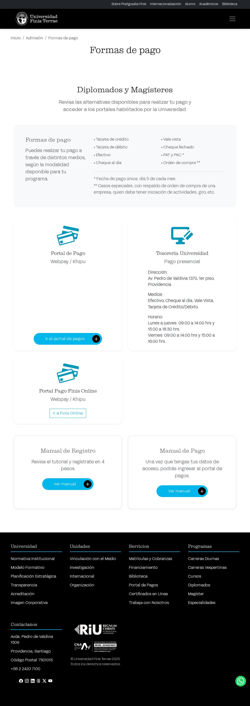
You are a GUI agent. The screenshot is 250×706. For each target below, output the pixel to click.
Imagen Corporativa (29, 602)
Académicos (208, 4)
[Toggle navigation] (232, 19)
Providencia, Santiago (31, 651)
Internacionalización (165, 4)
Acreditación (22, 594)
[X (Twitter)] (44, 681)
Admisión (34, 38)
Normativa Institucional (33, 558)
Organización (82, 585)
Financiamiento (143, 567)
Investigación (82, 567)
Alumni (190, 4)
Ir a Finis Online (68, 413)
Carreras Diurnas (203, 558)
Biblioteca (229, 4)
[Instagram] (27, 681)
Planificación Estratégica (33, 576)
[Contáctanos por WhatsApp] (240, 681)
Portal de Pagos (143, 585)
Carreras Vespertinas (207, 567)
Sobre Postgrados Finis (129, 4)
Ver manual (65, 484)
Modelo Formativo (27, 567)
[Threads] (39, 681)
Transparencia (24, 585)
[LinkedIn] (33, 681)
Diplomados (199, 585)
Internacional (82, 576)
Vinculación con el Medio (93, 558)
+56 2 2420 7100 (25, 669)
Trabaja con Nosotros (149, 602)
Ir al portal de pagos (65, 339)
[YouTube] (50, 681)
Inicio (16, 38)
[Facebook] (21, 681)
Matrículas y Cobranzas (150, 558)
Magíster (196, 594)
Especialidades (201, 602)
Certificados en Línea (148, 594)
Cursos (194, 576)
